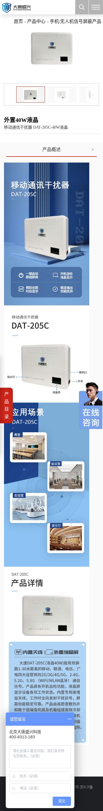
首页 (18, 21)
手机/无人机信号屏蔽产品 (75, 21)
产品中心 (36, 21)
